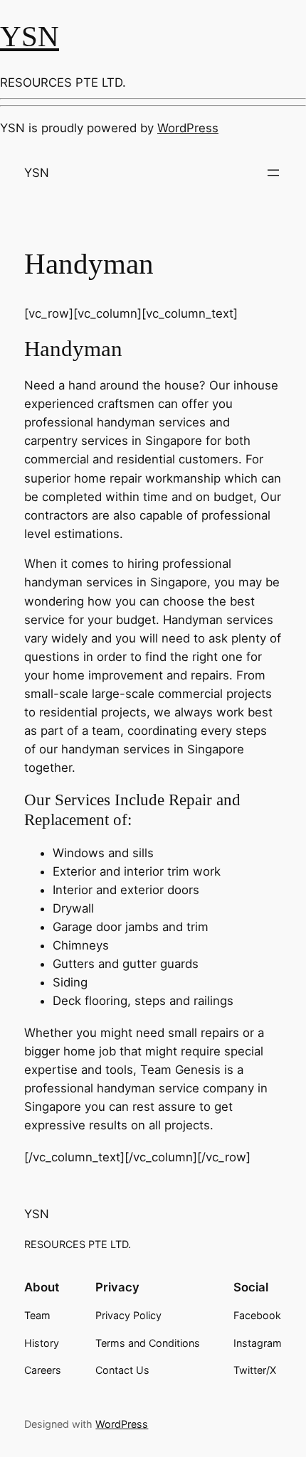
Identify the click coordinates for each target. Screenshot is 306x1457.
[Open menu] (273, 172)
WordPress (187, 128)
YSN (29, 36)
